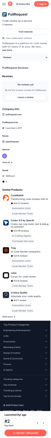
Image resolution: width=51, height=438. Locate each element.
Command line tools (23, 241)
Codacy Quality (19, 292)
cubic (14, 273)
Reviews (7, 57)
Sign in (43, 4)
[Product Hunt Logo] (10, 3)
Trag (13, 247)
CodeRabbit (17, 195)
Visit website (26, 31)
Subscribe (24, 4)
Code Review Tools (22, 213)
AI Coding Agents (21, 235)
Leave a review (25, 97)
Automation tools (21, 208)
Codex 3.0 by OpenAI (22, 220)
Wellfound (10, 176)
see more (7, 50)
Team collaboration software (19, 38)
